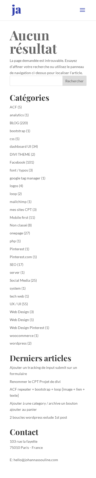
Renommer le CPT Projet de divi (35, 381)
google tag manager (25, 178)
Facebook (17, 162)
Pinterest (17, 249)
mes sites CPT (21, 209)
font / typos (19, 170)
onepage (16, 233)
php (13, 241)
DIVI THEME (20, 154)
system (15, 288)
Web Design (19, 312)
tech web (17, 296)
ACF (13, 107)
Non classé (18, 225)
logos (14, 186)
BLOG (14, 123)
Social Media (20, 280)
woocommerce (22, 335)
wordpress (18, 343)
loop (13, 193)
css (12, 138)
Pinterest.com (21, 257)
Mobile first (19, 217)
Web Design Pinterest (27, 327)
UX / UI (15, 304)
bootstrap (17, 131)
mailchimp (18, 201)
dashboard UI (20, 146)
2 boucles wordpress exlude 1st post (38, 417)
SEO (13, 264)
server (15, 272)
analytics (17, 115)
